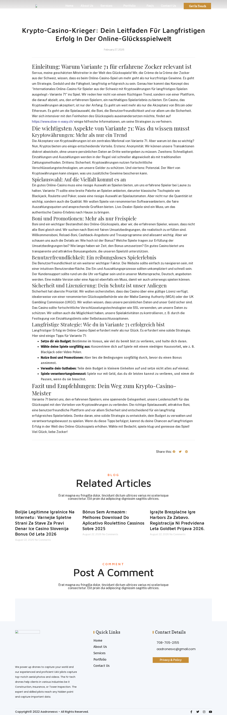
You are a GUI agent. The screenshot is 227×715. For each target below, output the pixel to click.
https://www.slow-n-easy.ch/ (52, 121)
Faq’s (150, 5)
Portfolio (129, 5)
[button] (174, 451)
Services (106, 5)
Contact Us (168, 5)
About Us (87, 5)
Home (69, 5)
